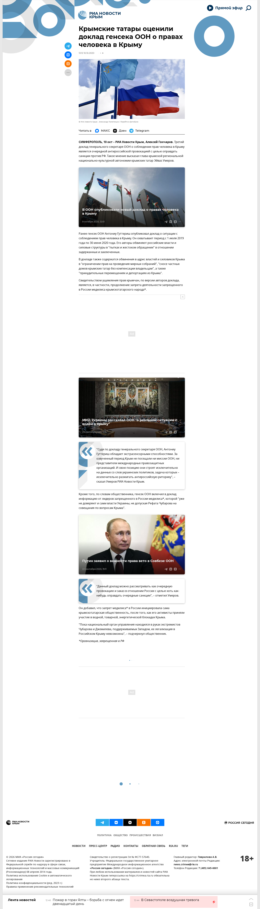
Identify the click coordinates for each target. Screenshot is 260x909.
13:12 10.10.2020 (86, 53)
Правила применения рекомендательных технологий (39, 887)
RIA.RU (173, 846)
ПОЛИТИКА (104, 835)
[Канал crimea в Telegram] (102, 822)
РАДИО (115, 846)
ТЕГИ (184, 846)
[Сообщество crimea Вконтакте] (116, 822)
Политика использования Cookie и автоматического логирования (39, 878)
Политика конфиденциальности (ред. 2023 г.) (34, 883)
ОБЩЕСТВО (120, 835)
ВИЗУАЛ (158, 835)
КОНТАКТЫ (130, 846)
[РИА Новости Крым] (99, 15)
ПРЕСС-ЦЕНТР (98, 846)
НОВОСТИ (78, 846)
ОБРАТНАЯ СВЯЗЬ (153, 846)
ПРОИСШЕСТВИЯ (140, 835)
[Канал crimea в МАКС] (157, 822)
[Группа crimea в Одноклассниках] (144, 822)
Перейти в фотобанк (129, 122)
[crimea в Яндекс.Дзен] (130, 822)
